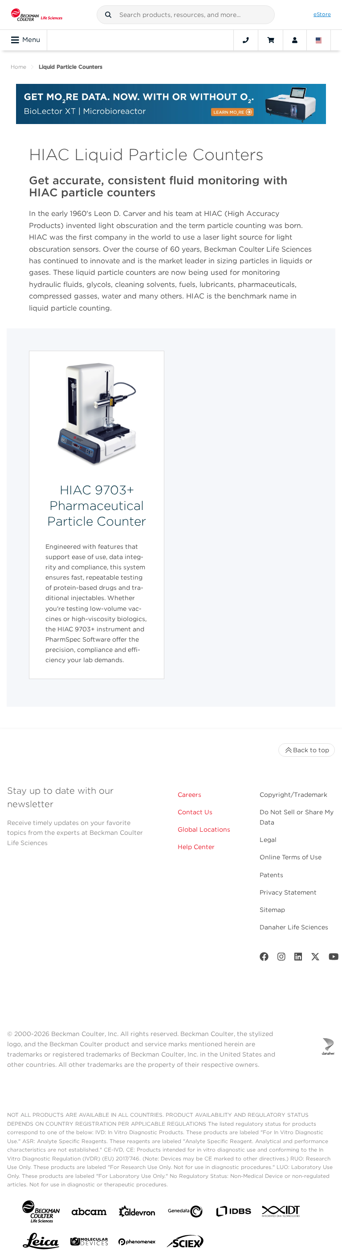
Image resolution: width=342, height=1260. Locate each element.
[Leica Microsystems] (41, 1243)
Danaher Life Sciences (294, 927)
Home (18, 66)
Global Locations (204, 829)
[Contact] (246, 40)
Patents (271, 875)
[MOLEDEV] (89, 1243)
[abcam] (89, 1213)
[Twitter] (315, 958)
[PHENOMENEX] (137, 1243)
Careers (189, 794)
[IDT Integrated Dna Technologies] (281, 1213)
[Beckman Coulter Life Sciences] (36, 14)
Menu (31, 40)
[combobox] (185, 15)
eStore (322, 14)
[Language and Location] (319, 40)
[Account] (294, 40)
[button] (108, 15)
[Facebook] (264, 958)
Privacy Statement (288, 892)
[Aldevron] (137, 1213)
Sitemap (272, 909)
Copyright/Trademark (293, 794)
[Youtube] (334, 958)
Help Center (196, 846)
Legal (268, 839)
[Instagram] (281, 958)
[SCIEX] (185, 1243)
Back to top (311, 750)
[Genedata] (185, 1213)
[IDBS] (233, 1213)
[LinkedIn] (298, 958)
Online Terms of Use (291, 857)
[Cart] (270, 40)
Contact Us (195, 812)
